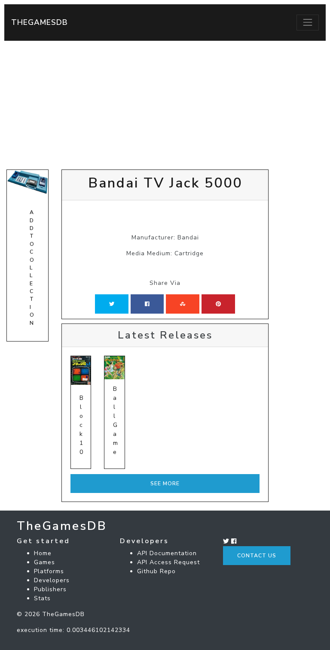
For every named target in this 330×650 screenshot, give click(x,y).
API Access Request (168, 562)
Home (43, 553)
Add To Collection (32, 267)
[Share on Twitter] (111, 303)
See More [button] (165, 483)
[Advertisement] (165, 105)
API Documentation (167, 553)
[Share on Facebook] (147, 303)
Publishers (50, 589)
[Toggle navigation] (307, 22)
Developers (52, 580)
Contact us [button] (256, 555)
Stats (42, 598)
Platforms (49, 571)
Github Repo (156, 571)
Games (44, 562)
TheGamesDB (39, 22)
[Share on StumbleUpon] (182, 303)
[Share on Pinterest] (218, 303)
